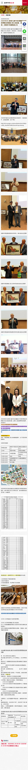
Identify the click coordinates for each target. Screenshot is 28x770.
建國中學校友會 (9, 2)
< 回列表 (14, 735)
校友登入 (25, 2)
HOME (2, 15)
